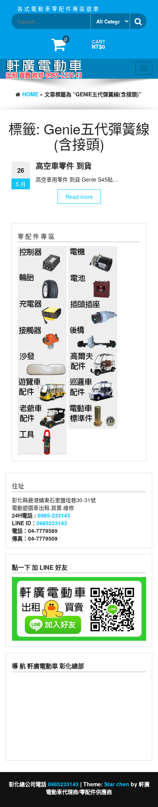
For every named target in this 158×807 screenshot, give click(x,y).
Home (30, 94)
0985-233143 (54, 515)
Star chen (116, 784)
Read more (79, 196)
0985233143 (51, 523)
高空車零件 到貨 (64, 165)
